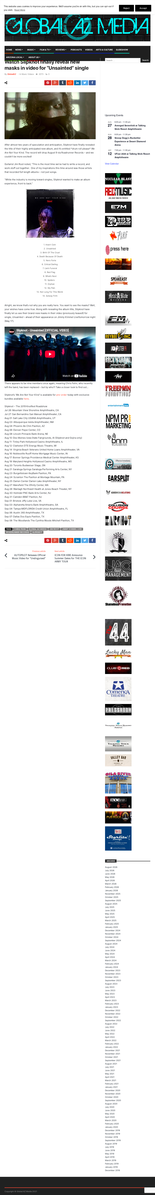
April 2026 (110, 880)
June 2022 (110, 1030)
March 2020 (110, 1120)
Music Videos (28, 74)
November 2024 (112, 934)
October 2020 (111, 1097)
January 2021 (111, 1087)
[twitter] (84, 82)
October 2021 (111, 1057)
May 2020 (109, 1113)
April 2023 (110, 997)
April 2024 (110, 957)
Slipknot (37, 532)
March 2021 (110, 1080)
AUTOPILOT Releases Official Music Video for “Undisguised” (29, 555)
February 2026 (112, 887)
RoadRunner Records (17, 532)
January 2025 (111, 927)
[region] (77, 7)
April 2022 (110, 1037)
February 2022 (112, 1043)
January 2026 (111, 890)
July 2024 (109, 947)
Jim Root (54, 529)
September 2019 (113, 1140)
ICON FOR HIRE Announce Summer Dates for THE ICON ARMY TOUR (70, 556)
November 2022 (112, 1013)
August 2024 (111, 944)
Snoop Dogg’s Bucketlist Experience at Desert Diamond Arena (130, 141)
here (26, 398)
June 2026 (110, 874)
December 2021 (112, 1050)
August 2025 (111, 904)
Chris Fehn (20, 529)
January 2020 (111, 1127)
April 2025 (110, 917)
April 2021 (109, 1077)
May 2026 (109, 877)
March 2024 (110, 960)
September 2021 (113, 1060)
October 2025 (111, 897)
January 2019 (111, 1167)
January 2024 (111, 967)
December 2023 (112, 970)
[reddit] (70, 82)
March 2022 (110, 1040)
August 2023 (111, 984)
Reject (126, 8)
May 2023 (109, 994)
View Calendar (112, 163)
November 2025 (112, 894)
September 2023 (113, 980)
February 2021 (112, 1083)
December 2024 (112, 930)
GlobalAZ (11, 74)
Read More (19, 10)
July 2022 (109, 1027)
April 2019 (109, 1157)
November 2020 (112, 1093)
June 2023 (110, 990)
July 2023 (109, 987)
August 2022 (111, 1023)
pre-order (61, 394)
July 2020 (109, 1107)
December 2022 (112, 1010)
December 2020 (112, 1090)
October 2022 (111, 1017)
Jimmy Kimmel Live (72, 529)
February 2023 (112, 1003)
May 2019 (109, 1153)
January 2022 (111, 1047)
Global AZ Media (38, 529)
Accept (143, 8)
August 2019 (111, 1143)
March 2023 (110, 1000)
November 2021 (112, 1053)
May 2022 (109, 1033)
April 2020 (110, 1117)
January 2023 (111, 1007)
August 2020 (111, 1103)
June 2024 (110, 950)
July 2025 (109, 907)
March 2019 (110, 1160)
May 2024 (109, 954)
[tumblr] (62, 82)
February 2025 (112, 924)
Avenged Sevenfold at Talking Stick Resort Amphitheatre (130, 127)
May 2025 (109, 914)
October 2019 (111, 1137)
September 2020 (113, 1100)
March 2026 (110, 884)
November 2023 (112, 974)
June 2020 (110, 1110)
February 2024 (112, 964)
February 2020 (112, 1123)
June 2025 (110, 910)
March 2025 (110, 920)
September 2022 (113, 1020)
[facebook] (92, 82)
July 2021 (109, 1067)
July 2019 (109, 1147)
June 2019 (110, 1150)
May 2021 (109, 1073)
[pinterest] (47, 82)
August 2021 (111, 1063)
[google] (55, 82)
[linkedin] (77, 82)
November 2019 (112, 1133)
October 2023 (111, 977)
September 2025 (113, 900)
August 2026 (111, 867)
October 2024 (111, 937)
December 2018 (112, 1170)
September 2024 (113, 940)
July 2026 (109, 870)
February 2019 (112, 1163)
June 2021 (110, 1070)
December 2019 (112, 1130)
